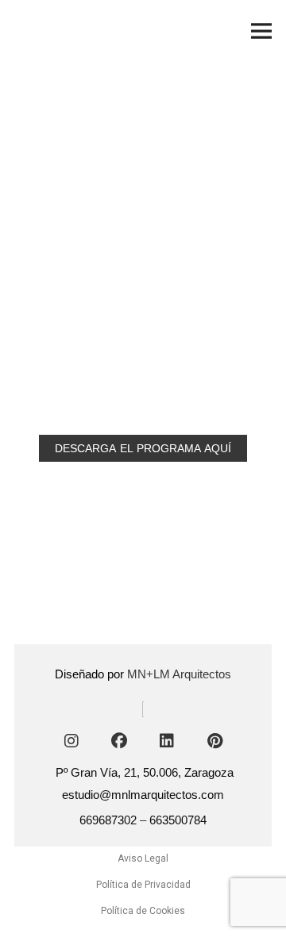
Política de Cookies (143, 910)
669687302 (108, 820)
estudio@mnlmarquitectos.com (143, 794)
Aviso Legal (143, 858)
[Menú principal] (261, 31)
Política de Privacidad (143, 884)
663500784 (178, 820)
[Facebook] (119, 741)
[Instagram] (71, 741)
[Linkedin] (167, 741)
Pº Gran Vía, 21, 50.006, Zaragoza (145, 772)
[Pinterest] (214, 741)
